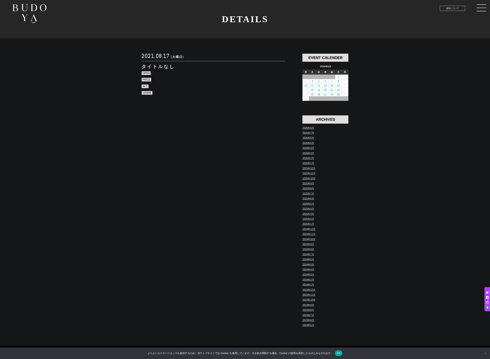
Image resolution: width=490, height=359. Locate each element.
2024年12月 (308, 229)
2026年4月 (308, 148)
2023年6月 (308, 320)
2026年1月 (308, 163)
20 (325, 89)
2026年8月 (308, 128)
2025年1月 (308, 224)
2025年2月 (308, 219)
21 (332, 89)
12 (319, 85)
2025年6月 (308, 198)
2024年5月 (308, 264)
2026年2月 (308, 158)
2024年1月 (308, 284)
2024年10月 (308, 239)
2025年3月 (308, 214)
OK (339, 353)
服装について (452, 8)
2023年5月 (308, 325)
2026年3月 (308, 153)
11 (312, 85)
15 (338, 85)
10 (306, 85)
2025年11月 (308, 173)
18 (312, 89)
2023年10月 (308, 299)
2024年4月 (308, 269)
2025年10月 (308, 178)
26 (319, 94)
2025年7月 (308, 193)
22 (338, 89)
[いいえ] (485, 353)
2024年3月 (308, 274)
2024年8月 (308, 249)
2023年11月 (308, 294)
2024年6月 (308, 259)
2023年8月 (308, 310)
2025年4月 (308, 208)
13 (325, 85)
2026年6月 (308, 137)
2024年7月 (308, 254)
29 (338, 94)
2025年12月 (308, 168)
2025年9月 (308, 183)
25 (312, 94)
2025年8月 (308, 188)
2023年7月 (308, 315)
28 (332, 94)
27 (325, 94)
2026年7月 (308, 132)
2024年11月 (308, 234)
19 (319, 89)
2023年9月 (308, 305)
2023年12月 (308, 289)
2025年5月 (308, 203)
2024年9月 (308, 244)
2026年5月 (308, 143)
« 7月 (305, 103)
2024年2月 (308, 279)
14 (332, 85)
